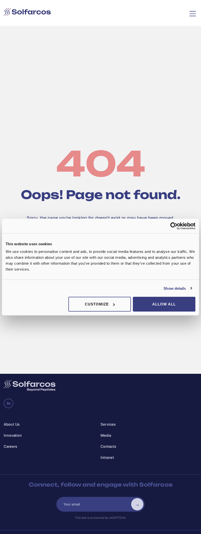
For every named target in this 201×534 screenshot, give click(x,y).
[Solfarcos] (27, 13)
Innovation (13, 435)
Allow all (164, 304)
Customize (97, 304)
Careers (10, 446)
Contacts (108, 446)
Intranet (107, 457)
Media (105, 435)
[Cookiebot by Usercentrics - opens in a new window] (173, 226)
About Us (12, 424)
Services (108, 424)
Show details (174, 288)
